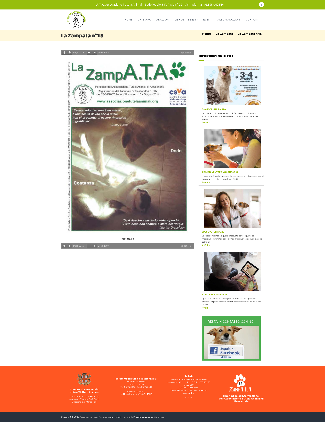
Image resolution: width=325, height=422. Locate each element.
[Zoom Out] (89, 53)
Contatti (252, 19)
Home (128, 19)
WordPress (159, 417)
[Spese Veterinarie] (232, 208)
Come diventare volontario (220, 172)
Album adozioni (229, 19)
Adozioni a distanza (215, 294)
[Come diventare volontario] (232, 148)
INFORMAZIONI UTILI (216, 56)
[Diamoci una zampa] (232, 86)
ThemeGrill (127, 417)
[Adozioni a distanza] (232, 271)
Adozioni (163, 19)
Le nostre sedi (185, 19)
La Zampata (224, 33)
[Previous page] (64, 53)
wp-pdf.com (186, 52)
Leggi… (206, 122)
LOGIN (188, 397)
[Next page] (69, 53)
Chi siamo (144, 19)
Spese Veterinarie (213, 232)
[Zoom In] (94, 53)
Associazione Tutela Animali (93, 417)
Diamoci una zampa (214, 109)
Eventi (207, 19)
